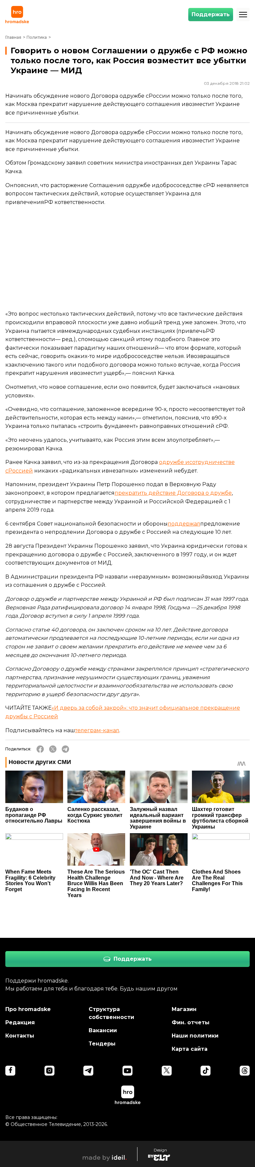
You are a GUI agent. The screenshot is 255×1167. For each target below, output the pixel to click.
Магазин (184, 1009)
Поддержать (211, 14)
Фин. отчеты (191, 1022)
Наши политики (195, 1036)
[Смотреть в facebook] (10, 1071)
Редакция (20, 1022)
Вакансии (103, 1030)
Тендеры (102, 1043)
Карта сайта (190, 1049)
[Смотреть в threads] (245, 1071)
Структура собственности (111, 1013)
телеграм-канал (97, 730)
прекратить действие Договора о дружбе (173, 493)
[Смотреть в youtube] (127, 1071)
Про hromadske (28, 1009)
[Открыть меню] (243, 14)
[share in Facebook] (40, 749)
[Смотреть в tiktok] (206, 1071)
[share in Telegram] (65, 749)
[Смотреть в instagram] (49, 1071)
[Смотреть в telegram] (88, 1071)
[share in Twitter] (52, 749)
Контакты (19, 1036)
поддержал (184, 524)
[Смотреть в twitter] (167, 1071)
